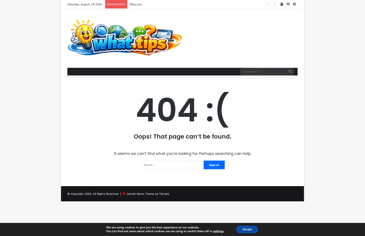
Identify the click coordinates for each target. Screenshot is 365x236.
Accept (247, 229)
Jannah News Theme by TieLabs (147, 193)
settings (218, 231)
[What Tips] (125, 38)
